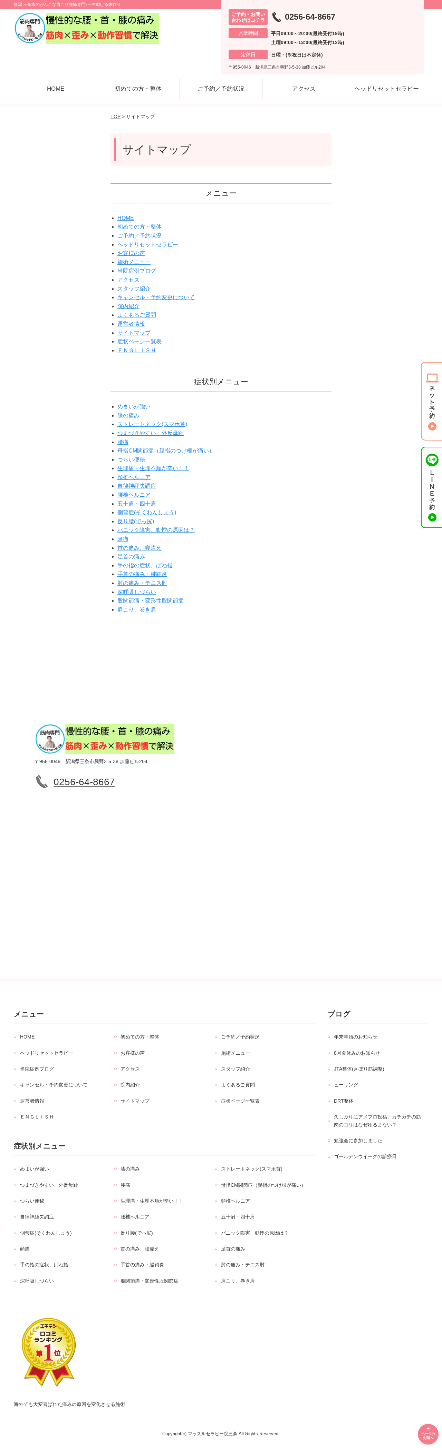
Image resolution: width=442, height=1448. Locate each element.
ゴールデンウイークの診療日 (365, 1156)
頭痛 (122, 539)
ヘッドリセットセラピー (386, 88)
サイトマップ (134, 333)
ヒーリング (346, 1084)
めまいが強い (134, 406)
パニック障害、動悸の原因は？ (156, 530)
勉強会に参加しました (358, 1140)
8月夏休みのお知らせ (357, 1053)
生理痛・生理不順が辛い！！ (153, 468)
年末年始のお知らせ (355, 1037)
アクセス (304, 88)
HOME (55, 88)
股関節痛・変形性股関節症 (150, 601)
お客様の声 (131, 253)
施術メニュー (134, 262)
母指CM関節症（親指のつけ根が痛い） (165, 451)
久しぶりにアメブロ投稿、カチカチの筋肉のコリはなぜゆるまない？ (377, 1120)
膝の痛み (128, 415)
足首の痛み (131, 556)
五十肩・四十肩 (136, 504)
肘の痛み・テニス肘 (142, 583)
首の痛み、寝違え (139, 548)
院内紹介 (128, 306)
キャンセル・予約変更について (156, 297)
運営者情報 (131, 324)
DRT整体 (344, 1101)
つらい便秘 (131, 460)
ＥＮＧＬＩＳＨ (136, 350)
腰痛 (122, 442)
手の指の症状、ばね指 (145, 565)
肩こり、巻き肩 (136, 609)
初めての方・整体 (138, 88)
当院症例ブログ (136, 271)
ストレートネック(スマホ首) (152, 424)
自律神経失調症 (136, 486)
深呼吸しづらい (136, 592)
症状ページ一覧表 (139, 341)
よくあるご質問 (136, 315)
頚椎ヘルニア (134, 477)
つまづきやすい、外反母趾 (150, 433)
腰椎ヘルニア (134, 495)
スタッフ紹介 (134, 289)
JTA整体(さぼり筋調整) (359, 1069)
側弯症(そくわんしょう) (146, 512)
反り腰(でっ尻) (135, 521)
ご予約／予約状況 (221, 88)
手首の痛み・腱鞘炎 (142, 574)
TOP (115, 116)
